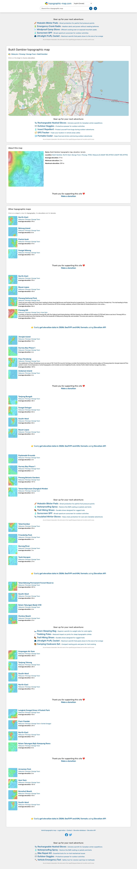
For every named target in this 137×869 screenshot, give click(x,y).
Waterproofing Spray (47, 506)
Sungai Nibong (24, 250)
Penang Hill (23, 310)
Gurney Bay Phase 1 (26, 348)
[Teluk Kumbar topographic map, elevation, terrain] (12, 527)
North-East (23, 217)
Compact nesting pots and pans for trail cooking (79, 644)
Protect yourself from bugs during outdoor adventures (74, 129)
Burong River (24, 546)
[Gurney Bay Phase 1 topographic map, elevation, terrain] (12, 351)
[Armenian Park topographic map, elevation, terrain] (12, 772)
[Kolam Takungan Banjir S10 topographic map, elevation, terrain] (12, 608)
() (90, 155)
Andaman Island (25, 371)
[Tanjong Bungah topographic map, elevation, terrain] (12, 400)
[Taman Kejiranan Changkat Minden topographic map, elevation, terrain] (12, 492)
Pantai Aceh (23, 239)
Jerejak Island (24, 337)
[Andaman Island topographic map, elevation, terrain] (12, 374)
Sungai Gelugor (25, 408)
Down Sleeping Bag (46, 631)
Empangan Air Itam (26, 651)
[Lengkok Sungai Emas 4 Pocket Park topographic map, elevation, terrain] (12, 713)
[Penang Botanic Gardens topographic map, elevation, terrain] (12, 481)
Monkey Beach (24, 616)
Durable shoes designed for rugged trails (70, 510)
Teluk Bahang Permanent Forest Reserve (35, 583)
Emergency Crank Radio (49, 26)
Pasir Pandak (24, 721)
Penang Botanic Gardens (29, 477)
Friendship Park (25, 535)
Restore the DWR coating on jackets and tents (75, 507)
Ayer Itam (44, 312)
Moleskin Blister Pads (47, 23)
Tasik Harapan (24, 557)
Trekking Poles (44, 634)
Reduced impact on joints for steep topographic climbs (72, 634)
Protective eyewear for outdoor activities (70, 126)
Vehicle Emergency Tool (49, 859)
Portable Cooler (45, 136)
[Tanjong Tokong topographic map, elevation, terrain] (12, 665)
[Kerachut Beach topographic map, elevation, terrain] (12, 794)
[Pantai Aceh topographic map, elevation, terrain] (12, 242)
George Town (35, 219)
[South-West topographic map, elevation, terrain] (12, 422)
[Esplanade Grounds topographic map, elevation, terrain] (12, 458)
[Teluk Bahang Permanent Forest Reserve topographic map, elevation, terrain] (12, 586)
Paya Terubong (24, 359)
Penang (27, 219)
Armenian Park (24, 769)
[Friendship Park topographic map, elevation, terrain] (12, 538)
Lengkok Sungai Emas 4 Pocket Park (34, 710)
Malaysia (21, 219)
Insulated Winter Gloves (49, 516)
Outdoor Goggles (46, 126)
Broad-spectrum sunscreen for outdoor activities (71, 33)
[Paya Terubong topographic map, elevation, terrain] (12, 363)
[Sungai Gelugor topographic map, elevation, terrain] (12, 411)
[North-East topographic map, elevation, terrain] (12, 220)
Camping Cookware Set (48, 644)
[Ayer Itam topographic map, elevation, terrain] (12, 783)
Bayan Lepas (23, 287)
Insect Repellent (46, 129)
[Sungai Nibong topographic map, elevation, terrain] (12, 253)
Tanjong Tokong (25, 662)
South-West (23, 419)
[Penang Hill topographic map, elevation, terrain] (12, 314)
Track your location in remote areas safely (65, 133)
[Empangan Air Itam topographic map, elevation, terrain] (12, 654)
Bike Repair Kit (45, 853)
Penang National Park (27, 298)
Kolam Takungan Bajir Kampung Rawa (34, 743)
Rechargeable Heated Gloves (52, 122)
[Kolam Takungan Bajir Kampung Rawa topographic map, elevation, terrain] (12, 746)
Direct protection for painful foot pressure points (77, 23)
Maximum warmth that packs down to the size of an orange (82, 36)
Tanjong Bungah (25, 396)
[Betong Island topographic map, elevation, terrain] (12, 231)
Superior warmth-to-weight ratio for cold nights (75, 631)
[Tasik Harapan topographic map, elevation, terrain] (12, 560)
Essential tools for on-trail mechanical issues (69, 853)
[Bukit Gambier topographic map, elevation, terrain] (26, 169)
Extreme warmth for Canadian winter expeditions (85, 123)
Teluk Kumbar (24, 524)
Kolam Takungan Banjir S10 (29, 605)
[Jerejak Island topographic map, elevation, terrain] (12, 340)
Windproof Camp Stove (48, 29)
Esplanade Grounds (26, 455)
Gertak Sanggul (46, 723)
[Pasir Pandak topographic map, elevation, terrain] (12, 724)
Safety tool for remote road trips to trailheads (78, 860)
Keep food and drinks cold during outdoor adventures (73, 136)
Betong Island (24, 228)
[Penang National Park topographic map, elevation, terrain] (12, 302)
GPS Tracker (43, 132)
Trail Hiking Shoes (46, 510)
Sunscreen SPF (44, 33)
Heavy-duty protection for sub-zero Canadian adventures (82, 517)
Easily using (70, 327)
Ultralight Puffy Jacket (48, 36)
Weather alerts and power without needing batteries (80, 26)
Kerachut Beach (25, 791)
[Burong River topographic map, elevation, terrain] (12, 549)
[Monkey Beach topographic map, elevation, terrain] (12, 619)
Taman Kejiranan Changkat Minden (33, 489)
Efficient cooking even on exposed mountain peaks (79, 30)
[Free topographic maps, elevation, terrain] (9, 54)
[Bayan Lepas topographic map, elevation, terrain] (12, 290)
